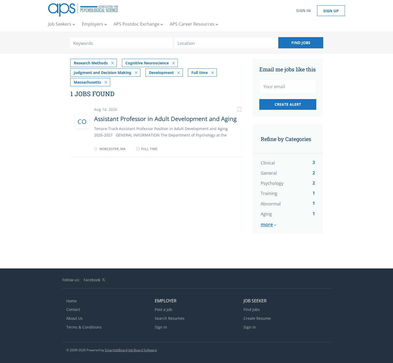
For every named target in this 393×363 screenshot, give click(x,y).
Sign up (331, 10)
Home (71, 300)
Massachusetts (87, 82)
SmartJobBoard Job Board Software (131, 350)
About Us (74, 318)
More (267, 224)
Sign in (303, 10)
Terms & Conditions (84, 327)
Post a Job (163, 309)
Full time (199, 72)
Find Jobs (300, 42)
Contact (73, 309)
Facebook (92, 279)
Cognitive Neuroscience (147, 62)
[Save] (234, 110)
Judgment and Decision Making (102, 72)
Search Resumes (169, 318)
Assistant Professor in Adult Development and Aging (165, 119)
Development (161, 72)
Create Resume (257, 318)
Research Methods (91, 62)
